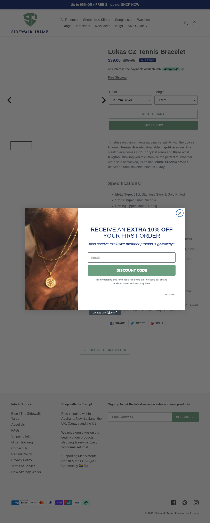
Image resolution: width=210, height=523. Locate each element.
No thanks (169, 294)
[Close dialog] (179, 213)
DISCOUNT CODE (131, 270)
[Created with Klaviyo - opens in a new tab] (105, 312)
